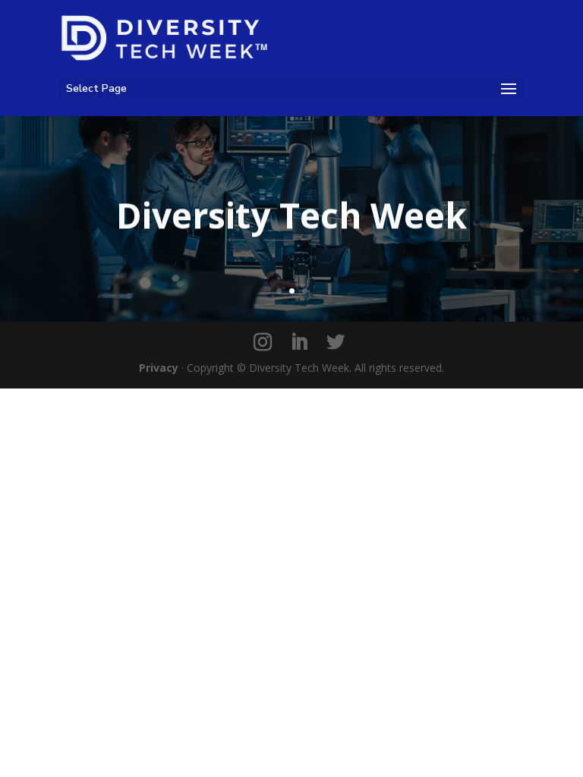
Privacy (158, 367)
